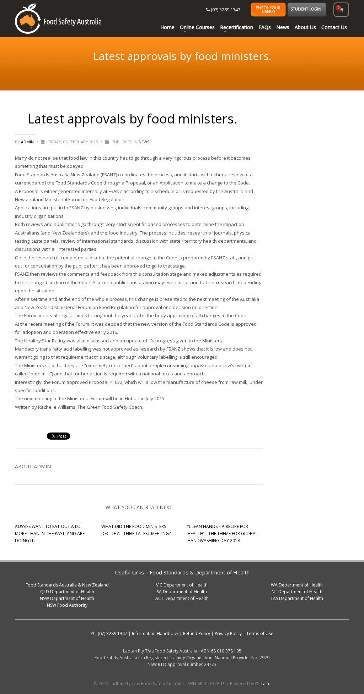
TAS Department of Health (297, 598)
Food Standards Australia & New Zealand (67, 585)
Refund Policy (196, 633)
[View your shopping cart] (341, 9)
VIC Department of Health (182, 585)
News (144, 141)
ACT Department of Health (182, 598)
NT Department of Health (297, 592)
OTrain (262, 684)
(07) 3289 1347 (225, 9)
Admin (28, 141)
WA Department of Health (297, 585)
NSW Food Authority (67, 605)
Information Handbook (155, 633)
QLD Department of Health (67, 592)
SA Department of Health (182, 592)
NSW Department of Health (67, 598)
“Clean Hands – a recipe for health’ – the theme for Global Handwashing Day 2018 (222, 533)
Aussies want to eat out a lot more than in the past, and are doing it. (50, 533)
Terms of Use (259, 633)
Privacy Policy (228, 633)
